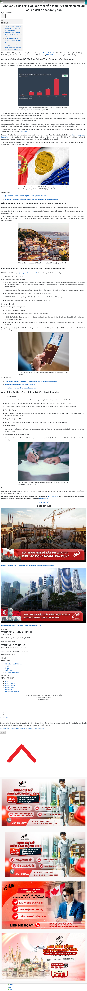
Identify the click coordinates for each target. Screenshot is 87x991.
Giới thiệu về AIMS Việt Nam (13, 664)
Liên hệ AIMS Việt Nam (12, 672)
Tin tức (7, 668)
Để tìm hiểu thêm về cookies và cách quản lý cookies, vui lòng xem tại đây (22, 728)
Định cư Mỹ (8, 689)
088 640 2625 (4, 717)
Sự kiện (7, 666)
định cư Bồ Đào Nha (49, 53)
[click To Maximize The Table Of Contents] (3, 16)
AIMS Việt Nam (50, 55)
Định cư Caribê (9, 687)
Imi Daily (24, 131)
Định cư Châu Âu (10, 683)
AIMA (32, 211)
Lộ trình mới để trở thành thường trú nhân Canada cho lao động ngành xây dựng (27, 565)
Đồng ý (3, 732)
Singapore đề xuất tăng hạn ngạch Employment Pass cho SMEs (21, 625)
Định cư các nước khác (12, 691)
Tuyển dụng (8, 670)
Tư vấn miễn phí (43, 502)
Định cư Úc (8, 681)
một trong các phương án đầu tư (28, 273)
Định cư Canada (10, 685)
